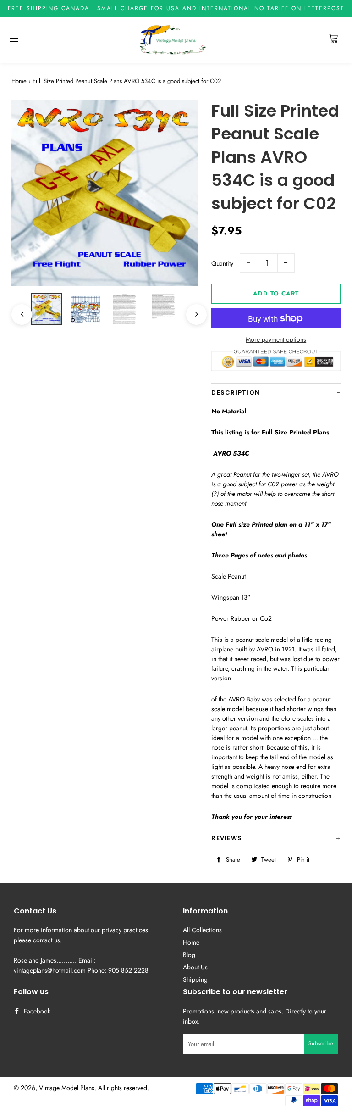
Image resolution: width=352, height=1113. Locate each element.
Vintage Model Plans (66, 1087)
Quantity (222, 263)
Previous (17, 310)
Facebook (36, 1011)
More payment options (276, 339)
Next (192, 310)
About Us (195, 967)
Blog (189, 954)
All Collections (202, 930)
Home (19, 81)
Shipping (195, 979)
